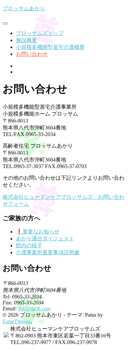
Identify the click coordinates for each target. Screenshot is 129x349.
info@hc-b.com (34, 308)
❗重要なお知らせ (38, 231)
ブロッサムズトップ (40, 33)
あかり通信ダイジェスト (45, 238)
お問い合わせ (32, 54)
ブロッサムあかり (24, 8)
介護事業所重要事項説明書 (47, 252)
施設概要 (26, 40)
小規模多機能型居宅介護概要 (50, 47)
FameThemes (17, 321)
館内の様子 (29, 245)
